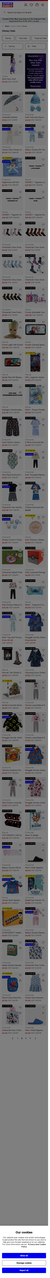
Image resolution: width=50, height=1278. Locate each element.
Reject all (24, 1270)
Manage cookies (24, 1263)
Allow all (24, 1255)
